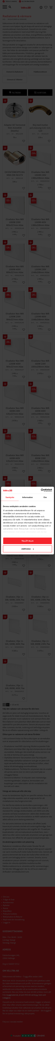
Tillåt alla (27, 541)
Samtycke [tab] (10, 497)
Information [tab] (27, 497)
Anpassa (26, 549)
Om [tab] (45, 497)
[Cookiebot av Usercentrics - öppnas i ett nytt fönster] (41, 490)
